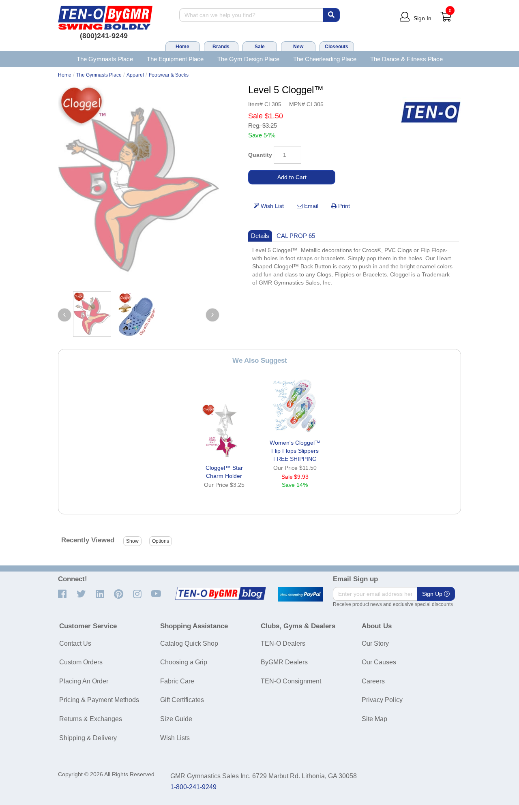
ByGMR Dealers (284, 662)
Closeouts (336, 46)
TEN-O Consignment (291, 681)
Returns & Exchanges (90, 718)
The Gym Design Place (248, 59)
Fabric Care (177, 681)
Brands (220, 46)
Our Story (375, 643)
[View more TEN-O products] (430, 112)
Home (182, 46)
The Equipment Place (175, 59)
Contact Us (75, 643)
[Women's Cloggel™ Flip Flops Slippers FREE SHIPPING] (294, 406)
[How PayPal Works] (300, 594)
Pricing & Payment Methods (99, 699)
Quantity (260, 155)
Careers (373, 681)
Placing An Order (83, 681)
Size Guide (176, 718)
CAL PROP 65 (296, 235)
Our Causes (379, 662)
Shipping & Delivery (88, 737)
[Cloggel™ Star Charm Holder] (224, 431)
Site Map (374, 718)
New (298, 46)
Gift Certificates (182, 699)
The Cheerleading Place (324, 59)
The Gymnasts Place (105, 59)
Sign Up (433, 594)
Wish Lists (175, 737)
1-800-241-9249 (193, 787)
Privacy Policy (382, 699)
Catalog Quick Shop (189, 643)
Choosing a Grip (183, 662)
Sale (260, 46)
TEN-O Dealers (283, 643)
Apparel (135, 75)
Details (260, 235)
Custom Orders (81, 662)
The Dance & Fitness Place (406, 59)
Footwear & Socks (169, 75)
